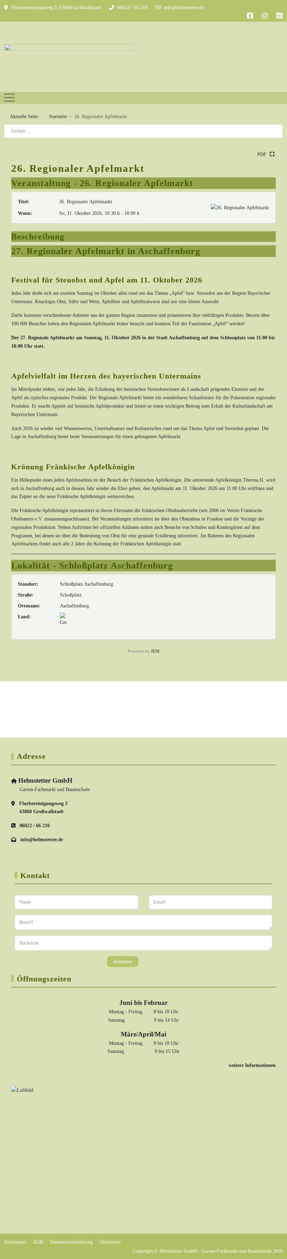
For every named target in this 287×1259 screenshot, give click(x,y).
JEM (155, 651)
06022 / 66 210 (132, 7)
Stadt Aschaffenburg (178, 337)
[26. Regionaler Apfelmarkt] (240, 207)
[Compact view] (272, 154)
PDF (261, 154)
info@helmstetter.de (184, 7)
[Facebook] (250, 16)
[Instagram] (265, 16)
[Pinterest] (279, 16)
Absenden (122, 961)
